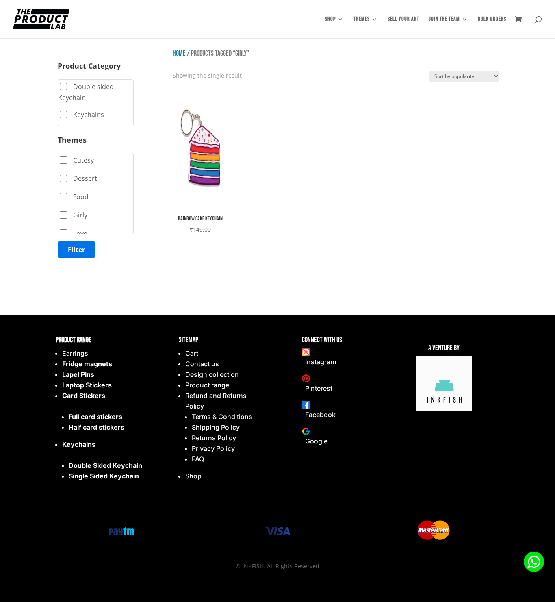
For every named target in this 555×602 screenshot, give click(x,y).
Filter (76, 249)
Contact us (202, 364)
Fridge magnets (87, 364)
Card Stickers (83, 395)
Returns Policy (214, 438)
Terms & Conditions (222, 417)
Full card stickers (95, 417)
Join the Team (444, 19)
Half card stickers (96, 427)
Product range (207, 385)
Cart (191, 353)
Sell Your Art (403, 19)
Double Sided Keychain (105, 465)
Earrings (75, 353)
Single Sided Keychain (104, 476)
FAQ (198, 459)
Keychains (78, 444)
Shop (330, 19)
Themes (361, 19)
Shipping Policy (216, 427)
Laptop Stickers (87, 385)
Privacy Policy (213, 448)
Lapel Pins (78, 374)
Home (179, 53)
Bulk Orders (492, 19)
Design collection (212, 374)
